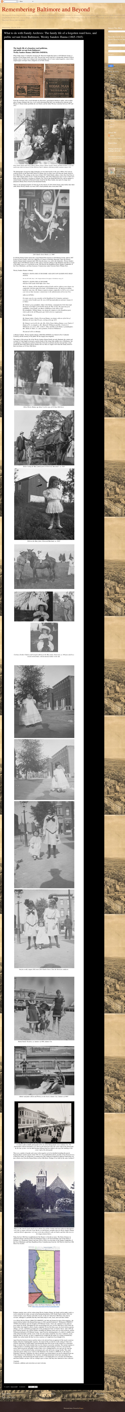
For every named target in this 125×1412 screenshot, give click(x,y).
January (114, 85)
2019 (111, 83)
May (113, 90)
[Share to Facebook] (35, 1387)
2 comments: (22, 1387)
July (113, 96)
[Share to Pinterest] (37, 1387)
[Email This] (29, 1387)
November (114, 107)
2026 (111, 127)
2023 (111, 119)
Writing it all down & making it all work (115, 150)
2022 (111, 116)
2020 (111, 110)
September (114, 102)
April (113, 88)
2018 (111, 80)
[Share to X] (33, 1387)
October (114, 104)
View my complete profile (114, 138)
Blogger (81, 1408)
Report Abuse (112, 143)
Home (53, 1394)
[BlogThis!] (31, 1387)
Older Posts (100, 1394)
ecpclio (112, 135)
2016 (111, 75)
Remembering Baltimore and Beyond (46, 9)
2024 (111, 121)
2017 (111, 77)
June (113, 93)
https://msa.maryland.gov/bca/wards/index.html (45, 1306)
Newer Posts (6, 1394)
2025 (111, 124)
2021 (111, 113)
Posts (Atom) (12, 1397)
